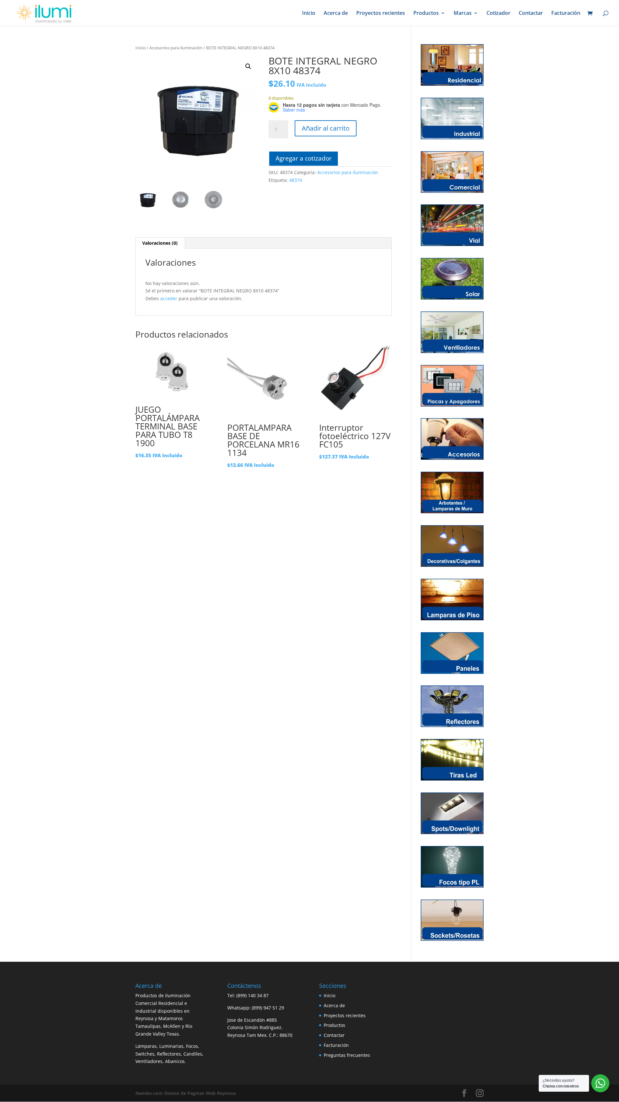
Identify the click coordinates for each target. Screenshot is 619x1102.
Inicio (308, 13)
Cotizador (498, 13)
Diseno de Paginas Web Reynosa (185, 1093)
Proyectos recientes (380, 13)
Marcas (463, 13)
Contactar (531, 13)
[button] (248, 66)
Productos (426, 13)
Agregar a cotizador (304, 158)
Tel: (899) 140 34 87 (248, 995)
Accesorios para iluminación (175, 48)
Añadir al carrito (325, 128)
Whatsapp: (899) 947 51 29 (255, 1008)
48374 (295, 180)
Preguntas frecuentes (347, 1055)
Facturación (565, 13)
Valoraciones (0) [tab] (160, 243)
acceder (168, 298)
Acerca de (336, 13)
